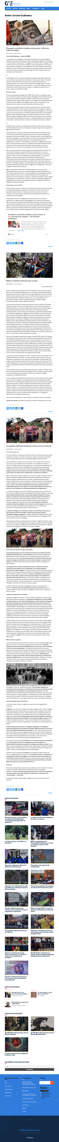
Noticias (8, 8)
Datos (42, 8)
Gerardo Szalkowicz (17, 53)
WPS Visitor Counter (49, 1097)
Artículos (15, 8)
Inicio (6, 1083)
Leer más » (50, 246)
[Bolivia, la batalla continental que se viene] (29, 265)
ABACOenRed (25, 1090)
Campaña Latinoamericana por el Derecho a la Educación (29, 1094)
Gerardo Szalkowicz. (48, 286)
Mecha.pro (30, 1137)
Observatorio (8, 1092)
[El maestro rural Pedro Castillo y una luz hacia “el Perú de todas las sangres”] (29, 32)
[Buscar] (52, 1082)
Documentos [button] (35, 8)
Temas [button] (28, 8)
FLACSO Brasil (25, 1105)
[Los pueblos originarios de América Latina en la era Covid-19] (29, 430)
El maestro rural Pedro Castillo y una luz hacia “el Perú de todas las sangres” (27, 49)
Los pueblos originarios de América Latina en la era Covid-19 (28, 446)
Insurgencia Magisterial (27, 1098)
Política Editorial (9, 1089)
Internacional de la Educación (29, 1101)
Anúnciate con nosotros (49, 2)
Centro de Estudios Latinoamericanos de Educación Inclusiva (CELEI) (28, 1083)
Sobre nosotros (8, 1086)
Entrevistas (22, 8)
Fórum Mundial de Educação (29, 1087)
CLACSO (24, 1111)
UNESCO (24, 1108)
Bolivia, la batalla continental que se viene (22, 281)
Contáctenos (8, 1095)
